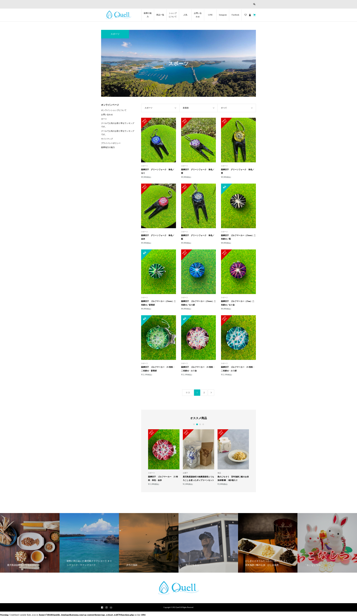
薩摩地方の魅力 (108, 147)
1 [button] (194, 424)
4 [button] (203, 424)
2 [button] (197, 424)
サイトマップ (107, 139)
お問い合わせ (198, 15)
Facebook (235, 15)
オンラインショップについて (113, 110)
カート (104, 119)
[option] (163, 457)
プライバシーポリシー (111, 143)
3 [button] (200, 424)
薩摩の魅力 (148, 15)
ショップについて (173, 15)
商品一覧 (160, 15)
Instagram (223, 15)
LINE (210, 15)
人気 (185, 15)
